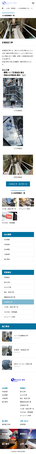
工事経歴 (7, 254)
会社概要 (7, 239)
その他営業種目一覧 (8, 15)
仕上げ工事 (7, 287)
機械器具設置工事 (9, 297)
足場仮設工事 (24, 405)
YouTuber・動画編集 (10, 312)
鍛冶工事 (7, 282)
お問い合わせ (24, 421)
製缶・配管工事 (9, 292)
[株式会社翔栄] (9, 3)
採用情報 (23, 424)
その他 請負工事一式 (11, 307)
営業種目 (7, 277)
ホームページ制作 (9, 317)
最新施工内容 (6, 424)
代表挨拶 (7, 244)
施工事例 (7, 259)
